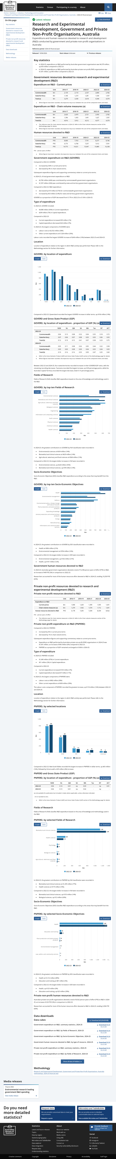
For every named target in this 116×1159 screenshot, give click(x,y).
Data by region (37, 1135)
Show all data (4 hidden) (71, 1062)
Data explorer (36, 1143)
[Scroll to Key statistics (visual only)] (52, 60)
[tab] (37, 258)
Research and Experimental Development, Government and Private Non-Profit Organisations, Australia (40, 15)
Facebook (95, 1138)
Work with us (61, 1132)
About (82, 7)
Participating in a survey (67, 7)
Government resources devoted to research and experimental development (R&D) (15, 31)
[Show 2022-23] (68, 308)
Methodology (10, 53)
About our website (63, 1130)
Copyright (35, 1157)
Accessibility (86, 1157)
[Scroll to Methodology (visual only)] (52, 1068)
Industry (20, 13)
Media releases (11, 57)
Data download (104, 20)
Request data (36, 1149)
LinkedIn (94, 1146)
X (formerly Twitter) (98, 1143)
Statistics (40, 7)
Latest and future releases (41, 1130)
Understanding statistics (40, 1151)
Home (6, 13)
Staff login (103, 1157)
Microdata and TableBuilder (41, 1140)
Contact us (60, 1143)
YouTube (95, 1149)
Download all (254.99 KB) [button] (100, 1020)
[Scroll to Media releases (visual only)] (24, 1081)
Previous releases (95, 53)
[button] (108, 7)
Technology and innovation (34, 13)
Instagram (95, 1140)
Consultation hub (62, 1140)
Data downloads (11, 49)
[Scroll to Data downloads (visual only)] (55, 1016)
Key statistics (10, 24)
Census (50, 7)
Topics (34, 1132)
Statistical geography (39, 1138)
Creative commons (15, 1157)
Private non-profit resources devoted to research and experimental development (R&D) (15, 42)
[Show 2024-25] (77, 308)
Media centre (61, 1135)
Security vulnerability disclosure (67, 1146)
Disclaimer (52, 1157)
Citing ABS (60, 1138)
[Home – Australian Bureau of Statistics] (10, 1130)
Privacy (69, 1157)
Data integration (37, 1146)
